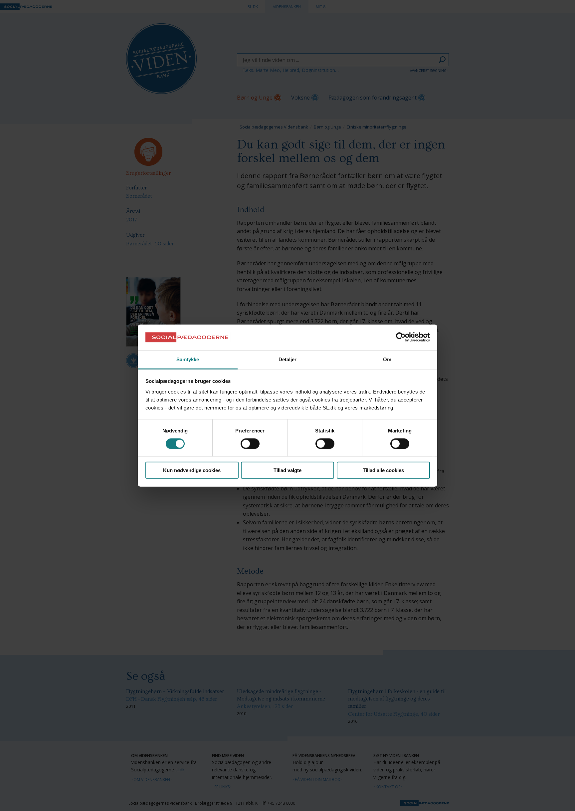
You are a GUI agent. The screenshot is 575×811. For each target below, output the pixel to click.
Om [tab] (387, 359)
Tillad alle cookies (383, 470)
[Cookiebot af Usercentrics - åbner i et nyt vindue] (401, 337)
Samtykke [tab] (187, 359)
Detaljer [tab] (288, 359)
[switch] (250, 443)
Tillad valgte (287, 470)
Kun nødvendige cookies (192, 470)
